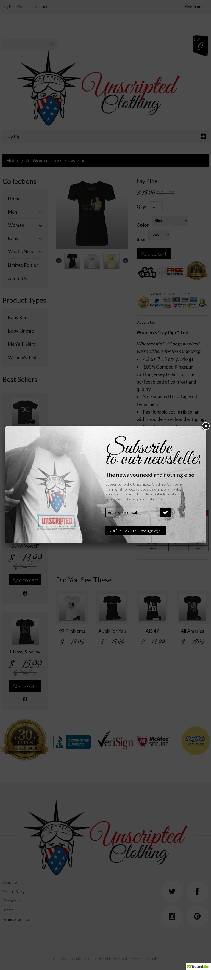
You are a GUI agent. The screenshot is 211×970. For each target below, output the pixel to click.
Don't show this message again (136, 530)
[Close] (205, 426)
